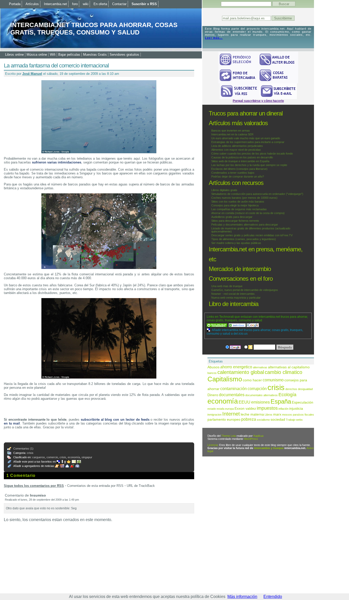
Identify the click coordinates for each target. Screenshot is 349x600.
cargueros (38, 457)
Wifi (52, 54)
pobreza (248, 419)
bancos (212, 372)
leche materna (252, 414)
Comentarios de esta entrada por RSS (95, 486)
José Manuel (32, 74)
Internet (231, 414)
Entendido (272, 596)
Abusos (213, 367)
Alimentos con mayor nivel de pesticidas (236, 149)
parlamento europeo (223, 419)
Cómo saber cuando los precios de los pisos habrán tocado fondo (252, 153)
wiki (85, 4)
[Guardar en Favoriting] (79, 461)
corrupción (257, 388)
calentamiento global (240, 372)
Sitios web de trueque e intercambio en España (240, 161)
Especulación (302, 402)
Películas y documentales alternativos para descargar (244, 224)
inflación (283, 408)
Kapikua (258, 435)
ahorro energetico (236, 366)
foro (75, 4)
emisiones (260, 402)
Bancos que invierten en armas (230, 130)
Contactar (119, 4)
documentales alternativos (261, 395)
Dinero (212, 395)
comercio (52, 457)
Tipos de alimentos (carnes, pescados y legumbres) (243, 239)
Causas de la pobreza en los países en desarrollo (242, 157)
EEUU (244, 402)
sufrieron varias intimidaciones (56, 162)
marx (277, 414)
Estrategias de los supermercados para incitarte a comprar (247, 142)
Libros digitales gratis (224, 190)
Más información (242, 596)
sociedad (278, 419)
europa (229, 408)
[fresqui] (67, 465)
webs (299, 419)
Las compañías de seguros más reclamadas (239, 209)
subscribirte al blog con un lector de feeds (115, 419)
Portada (14, 4)
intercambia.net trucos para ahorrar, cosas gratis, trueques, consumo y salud (94, 28)
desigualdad (305, 389)
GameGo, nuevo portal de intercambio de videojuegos (244, 289)
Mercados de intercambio (240, 268)
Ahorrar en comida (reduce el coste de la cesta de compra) (248, 213)
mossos (287, 414)
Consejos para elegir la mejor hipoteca (235, 205)
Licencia (212, 444)
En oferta (100, 4)
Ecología (287, 394)
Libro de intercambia (233, 303)
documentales (232, 394)
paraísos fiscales (303, 414)
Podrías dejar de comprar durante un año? (237, 176)
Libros (268, 414)
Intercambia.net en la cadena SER (232, 134)
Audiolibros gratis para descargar (231, 216)
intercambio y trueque (269, 448)
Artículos (32, 4)
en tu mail (12, 423)
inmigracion (214, 414)
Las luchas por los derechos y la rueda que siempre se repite (249, 165)
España (281, 401)
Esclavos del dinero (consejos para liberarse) (239, 168)
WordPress (251, 438)
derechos (291, 389)
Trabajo (290, 419)
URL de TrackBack (141, 486)
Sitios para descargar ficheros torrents (235, 220)
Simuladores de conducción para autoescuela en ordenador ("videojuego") (257, 193)
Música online (37, 54)
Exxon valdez (245, 408)
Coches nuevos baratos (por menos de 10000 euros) (244, 197)
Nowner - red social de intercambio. (233, 293)
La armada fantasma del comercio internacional (56, 65)
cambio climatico (283, 372)
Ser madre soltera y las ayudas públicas (236, 242)
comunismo (273, 380)
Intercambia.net (55, 4)
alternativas (260, 367)
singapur (87, 457)
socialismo (263, 419)
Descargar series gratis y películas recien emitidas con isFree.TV (252, 235)
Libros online (14, 54)
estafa (220, 408)
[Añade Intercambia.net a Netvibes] (238, 325)
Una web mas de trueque (226, 286)
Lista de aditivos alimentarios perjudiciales (237, 145)
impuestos (267, 408)
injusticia (296, 408)
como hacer (252, 380)
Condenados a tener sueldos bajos (232, 172)
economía (74, 457)
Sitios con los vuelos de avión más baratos (237, 201)
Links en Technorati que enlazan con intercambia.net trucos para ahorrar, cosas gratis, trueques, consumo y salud (257, 318)
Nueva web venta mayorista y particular (236, 297)
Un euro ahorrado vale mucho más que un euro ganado (245, 138)
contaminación (233, 388)
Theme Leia (228, 435)
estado (211, 408)
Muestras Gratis (95, 54)
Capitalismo (224, 379)
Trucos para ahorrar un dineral (246, 113)
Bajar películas (69, 54)
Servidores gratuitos (124, 54)
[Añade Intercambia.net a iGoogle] (253, 325)
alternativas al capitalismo (289, 367)
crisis (30, 452)
